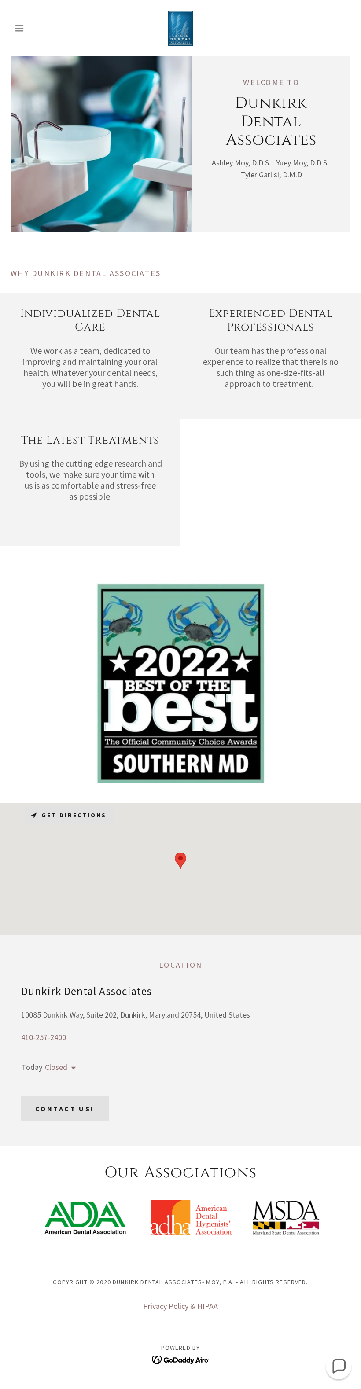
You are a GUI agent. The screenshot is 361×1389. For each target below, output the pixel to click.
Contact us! (65, 1108)
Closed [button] (56, 1067)
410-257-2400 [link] (43, 1037)
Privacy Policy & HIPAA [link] (180, 1306)
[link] (180, 28)
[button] (36, 28)
